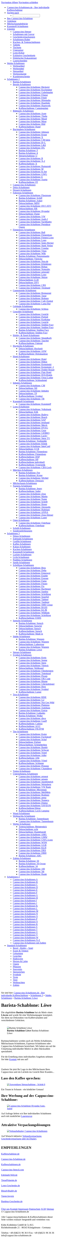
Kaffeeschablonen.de (11, 1164)
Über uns (5, 1209)
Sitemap (50, 1209)
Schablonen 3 (36, 995)
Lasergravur (26, 1116)
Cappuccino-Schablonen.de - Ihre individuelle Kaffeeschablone (23, 994)
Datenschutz (34, 1209)
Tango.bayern (7, 1196)
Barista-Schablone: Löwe (26, 998)
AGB (43, 1209)
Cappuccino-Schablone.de (13, 1159)
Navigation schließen (28, 2)
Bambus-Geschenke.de (12, 1201)
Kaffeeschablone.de (10, 1154)
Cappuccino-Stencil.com (12, 1169)
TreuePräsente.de (9, 1180)
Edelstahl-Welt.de (9, 1175)
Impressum (23, 1209)
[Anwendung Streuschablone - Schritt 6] (26, 1084)
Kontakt (13, 1059)
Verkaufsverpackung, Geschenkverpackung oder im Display (21, 1137)
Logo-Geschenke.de (10, 1185)
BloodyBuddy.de (9, 1191)
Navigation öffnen (9, 2)
